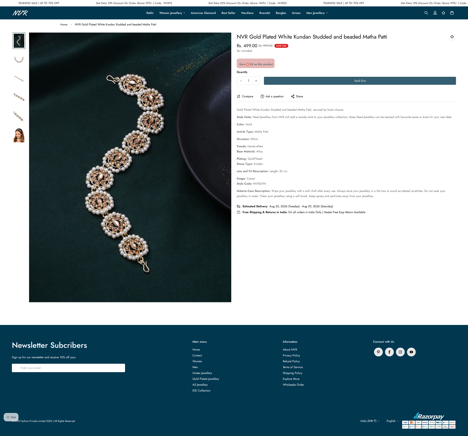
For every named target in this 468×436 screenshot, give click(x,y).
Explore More (291, 379)
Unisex (296, 13)
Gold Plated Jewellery (206, 379)
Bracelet (264, 13)
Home (63, 25)
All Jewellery (200, 385)
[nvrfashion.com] (20, 12)
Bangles (281, 13)
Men (195, 367)
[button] (451, 13)
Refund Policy (291, 361)
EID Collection (201, 390)
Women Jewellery (170, 13)
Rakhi (150, 13)
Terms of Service (293, 367)
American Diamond (203, 13)
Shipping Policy (292, 373)
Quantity (242, 72)
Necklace (247, 13)
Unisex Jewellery (202, 373)
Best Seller (228, 13)
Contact (197, 355)
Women (197, 361)
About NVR (290, 349)
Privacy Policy (291, 355)
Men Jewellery (315, 13)
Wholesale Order (293, 385)
